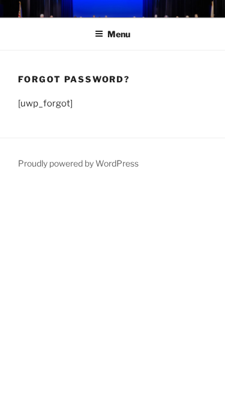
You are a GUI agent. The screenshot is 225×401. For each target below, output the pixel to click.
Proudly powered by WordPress (78, 163)
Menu (118, 34)
